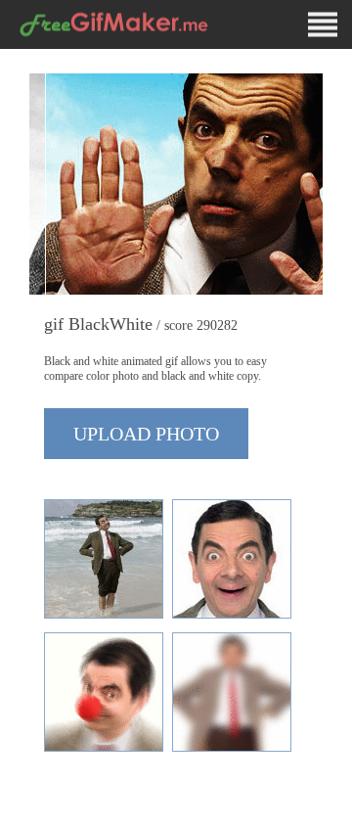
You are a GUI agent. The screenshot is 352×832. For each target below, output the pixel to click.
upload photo (146, 433)
